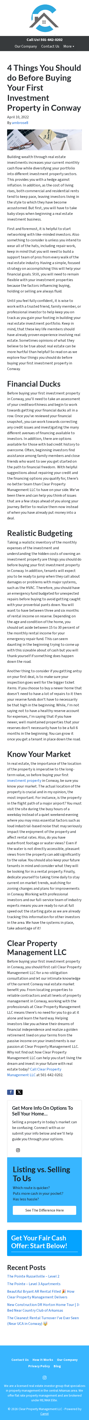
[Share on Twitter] (19, 1092)
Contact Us (50, 46)
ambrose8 (20, 122)
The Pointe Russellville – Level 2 (33, 1276)
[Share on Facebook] (10, 1092)
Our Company (26, 46)
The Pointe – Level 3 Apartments (34, 1284)
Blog (57, 1366)
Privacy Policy (39, 1366)
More (67, 46)
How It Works (43, 1360)
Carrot (44, 1413)
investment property (24, 780)
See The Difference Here (44, 1210)
